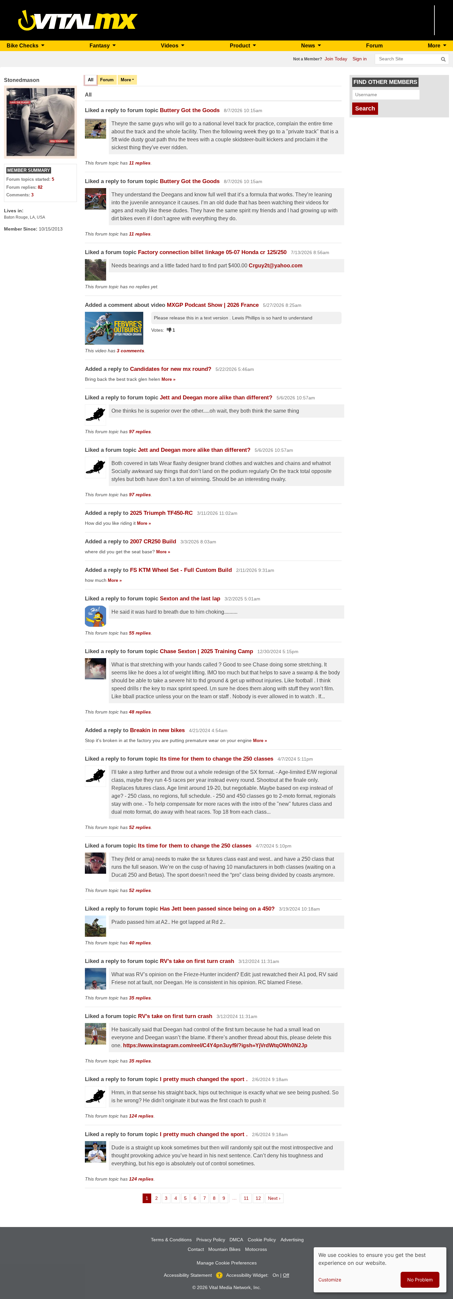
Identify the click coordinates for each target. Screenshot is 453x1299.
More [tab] (126, 79)
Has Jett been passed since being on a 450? (217, 909)
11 (247, 1198)
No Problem (420, 1279)
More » (168, 379)
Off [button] (286, 1275)
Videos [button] (170, 45)
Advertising (292, 1239)
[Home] (78, 20)
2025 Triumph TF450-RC (161, 513)
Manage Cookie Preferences (227, 1262)
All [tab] (91, 79)
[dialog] (380, 1269)
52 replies (140, 827)
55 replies (140, 633)
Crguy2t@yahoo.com (275, 265)
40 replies (140, 942)
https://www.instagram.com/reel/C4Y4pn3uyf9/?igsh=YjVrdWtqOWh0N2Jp (215, 1045)
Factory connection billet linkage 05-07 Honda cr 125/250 (212, 252)
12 (259, 1198)
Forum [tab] (107, 79)
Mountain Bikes (224, 1249)
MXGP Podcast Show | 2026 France (213, 305)
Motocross (256, 1249)
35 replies (140, 997)
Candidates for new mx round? (171, 369)
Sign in (360, 58)
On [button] (276, 1275)
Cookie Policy (262, 1239)
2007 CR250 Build (154, 541)
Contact (196, 1249)
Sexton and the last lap (190, 598)
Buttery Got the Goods (190, 110)
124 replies (141, 1116)
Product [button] (240, 45)
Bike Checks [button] (23, 45)
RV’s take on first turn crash (197, 961)
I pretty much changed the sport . (204, 1079)
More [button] (435, 45)
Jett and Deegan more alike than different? (216, 397)
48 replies (140, 712)
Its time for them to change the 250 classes (217, 759)
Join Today (336, 58)
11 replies (140, 163)
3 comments (130, 350)
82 (40, 187)
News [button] (308, 45)
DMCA (236, 1239)
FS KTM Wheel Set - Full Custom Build (181, 570)
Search (365, 108)
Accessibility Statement (188, 1275)
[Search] (443, 59)
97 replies (140, 431)
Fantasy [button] (100, 45)
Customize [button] (329, 1279)
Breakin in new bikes (157, 730)
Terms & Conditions (171, 1239)
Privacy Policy (210, 1239)
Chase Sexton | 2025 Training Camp (206, 651)
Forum (374, 45)
